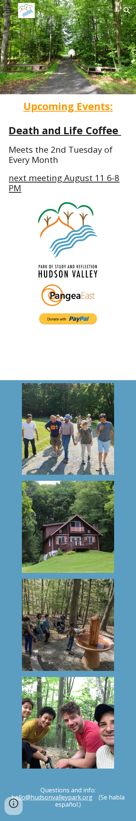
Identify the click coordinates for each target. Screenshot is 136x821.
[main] (68, 106)
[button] (9, 10)
